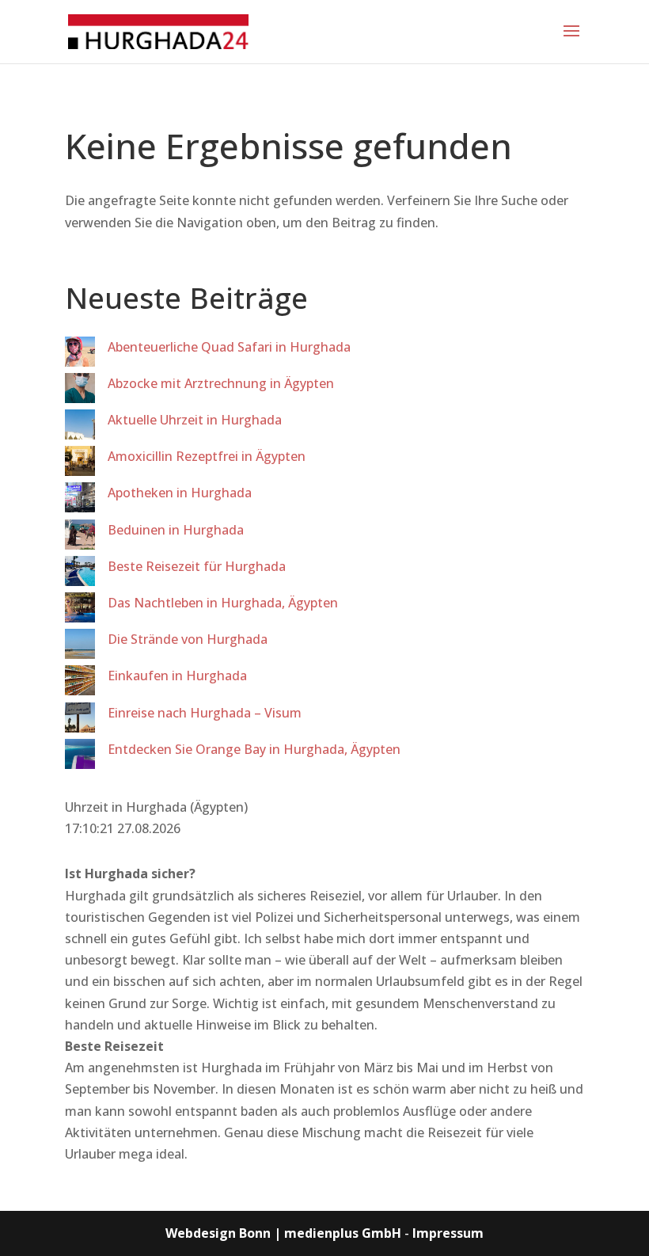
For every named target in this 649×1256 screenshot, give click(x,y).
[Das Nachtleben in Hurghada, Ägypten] (80, 610)
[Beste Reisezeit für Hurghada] (80, 574)
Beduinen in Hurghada (176, 530)
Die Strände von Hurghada (188, 639)
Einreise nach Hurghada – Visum (205, 712)
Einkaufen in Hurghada (177, 675)
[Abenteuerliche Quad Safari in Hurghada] (80, 355)
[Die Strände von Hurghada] (80, 647)
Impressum (448, 1233)
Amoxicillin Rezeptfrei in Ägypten (207, 456)
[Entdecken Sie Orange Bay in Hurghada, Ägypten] (80, 757)
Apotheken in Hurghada (180, 492)
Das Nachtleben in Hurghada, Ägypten (223, 602)
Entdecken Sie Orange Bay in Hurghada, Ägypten (254, 749)
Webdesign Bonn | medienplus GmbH (283, 1233)
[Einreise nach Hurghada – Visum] (80, 720)
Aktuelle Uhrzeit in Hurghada (195, 419)
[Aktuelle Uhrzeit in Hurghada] (80, 427)
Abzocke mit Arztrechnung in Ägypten (221, 383)
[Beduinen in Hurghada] (80, 538)
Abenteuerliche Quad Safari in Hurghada (229, 347)
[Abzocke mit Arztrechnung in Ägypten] (80, 391)
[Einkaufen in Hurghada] (80, 683)
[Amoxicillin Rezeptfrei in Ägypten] (80, 464)
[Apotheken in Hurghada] (80, 500)
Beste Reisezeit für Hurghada (197, 566)
